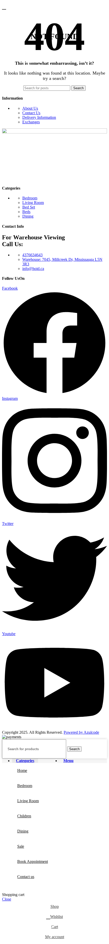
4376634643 (32, 255)
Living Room (33, 202)
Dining (27, 216)
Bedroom (29, 198)
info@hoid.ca (33, 268)
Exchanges (31, 122)
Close (6, 899)
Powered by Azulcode (81, 732)
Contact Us (31, 113)
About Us (30, 108)
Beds (26, 212)
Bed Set (28, 207)
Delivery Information (39, 117)
